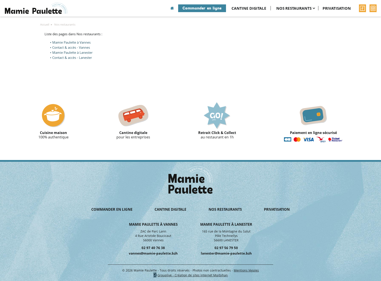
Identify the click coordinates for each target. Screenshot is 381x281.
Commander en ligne (202, 8)
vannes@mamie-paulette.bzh (153, 253)
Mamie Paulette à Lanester (72, 52)
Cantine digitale (249, 8)
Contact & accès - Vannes (71, 47)
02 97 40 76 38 (153, 248)
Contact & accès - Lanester (72, 57)
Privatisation (337, 8)
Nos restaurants (294, 8)
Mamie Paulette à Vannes (71, 42)
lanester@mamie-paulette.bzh (226, 253)
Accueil (172, 8)
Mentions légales (246, 270)
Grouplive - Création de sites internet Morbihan (192, 275)
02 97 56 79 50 (226, 248)
